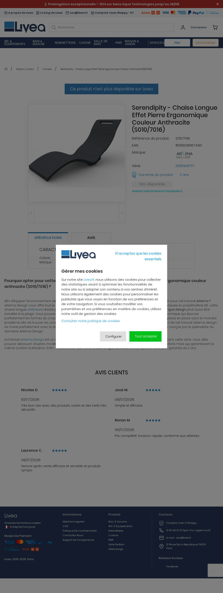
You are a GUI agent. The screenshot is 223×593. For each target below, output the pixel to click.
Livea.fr (89, 279)
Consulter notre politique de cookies (90, 321)
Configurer (113, 336)
